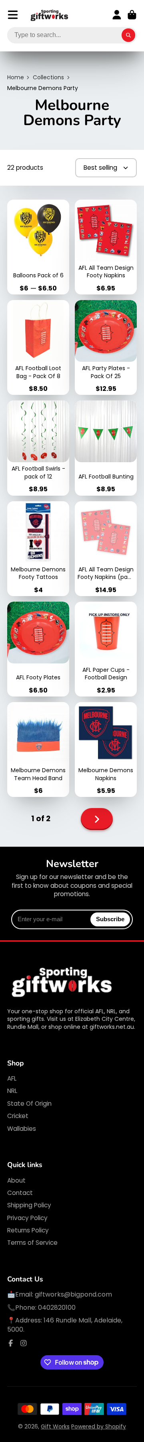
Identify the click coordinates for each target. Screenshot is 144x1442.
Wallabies (21, 1128)
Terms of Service (32, 1242)
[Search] (128, 35)
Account (117, 15)
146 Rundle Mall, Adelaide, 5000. (64, 1325)
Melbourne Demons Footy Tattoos (38, 548)
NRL (12, 1091)
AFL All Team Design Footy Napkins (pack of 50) (106, 548)
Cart (132, 15)
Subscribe (110, 919)
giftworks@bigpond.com (73, 1294)
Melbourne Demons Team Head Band (38, 749)
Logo (50, 15)
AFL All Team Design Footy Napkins (106, 247)
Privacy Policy (27, 1218)
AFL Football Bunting (106, 447)
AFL (11, 1078)
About (16, 1180)
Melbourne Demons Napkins (106, 749)
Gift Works (55, 1426)
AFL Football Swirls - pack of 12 (38, 447)
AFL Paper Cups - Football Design (106, 649)
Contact (20, 1193)
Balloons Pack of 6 (38, 247)
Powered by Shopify (98, 1426)
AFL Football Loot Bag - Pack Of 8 (38, 347)
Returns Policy (28, 1230)
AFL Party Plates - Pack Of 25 (106, 347)
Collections (48, 77)
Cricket (17, 1116)
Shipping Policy (29, 1205)
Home (15, 77)
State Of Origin (29, 1103)
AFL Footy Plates (38, 649)
